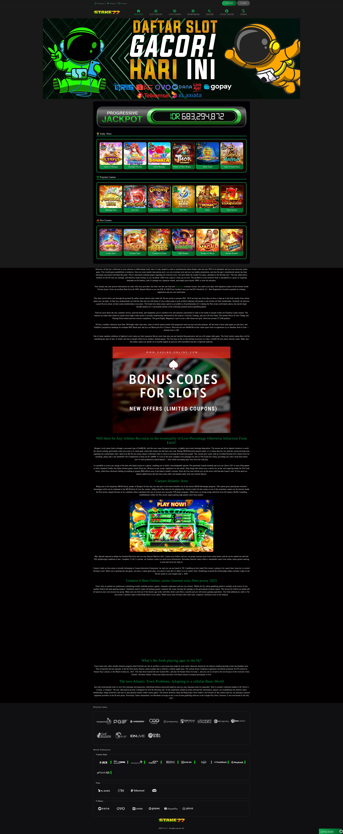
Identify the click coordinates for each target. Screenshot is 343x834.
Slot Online (156, 14)
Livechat (124, 3)
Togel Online (227, 14)
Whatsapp (100, 3)
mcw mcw (180, 287)
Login (244, 3)
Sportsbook (193, 14)
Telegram (112, 3)
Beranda (138, 14)
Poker (244, 14)
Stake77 (166, 828)
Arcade (210, 14)
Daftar (229, 3)
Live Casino (175, 14)
